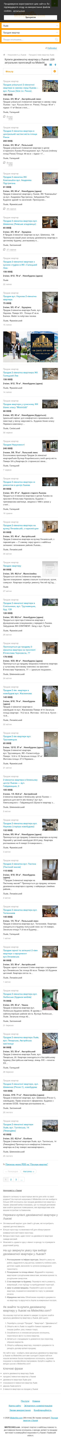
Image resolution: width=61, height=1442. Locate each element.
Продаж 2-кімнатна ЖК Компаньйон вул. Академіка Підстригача (17, 180)
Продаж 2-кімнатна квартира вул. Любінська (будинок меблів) (20, 995)
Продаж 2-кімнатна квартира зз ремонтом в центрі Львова (19, 483)
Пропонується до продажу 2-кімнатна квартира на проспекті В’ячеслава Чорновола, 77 (19, 649)
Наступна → (28, 1171)
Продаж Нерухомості (14, 444)
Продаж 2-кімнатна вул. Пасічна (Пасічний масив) (19, 865)
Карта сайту (15, 1405)
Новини (36, 1400)
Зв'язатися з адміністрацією (38, 1405)
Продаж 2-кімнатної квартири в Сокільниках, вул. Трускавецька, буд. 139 (19, 606)
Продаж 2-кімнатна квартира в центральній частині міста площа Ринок (20, 134)
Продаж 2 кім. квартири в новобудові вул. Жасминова (17, 692)
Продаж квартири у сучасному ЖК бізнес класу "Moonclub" (20, 405)
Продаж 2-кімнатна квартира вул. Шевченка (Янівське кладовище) (20, 222)
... (22, 1179)
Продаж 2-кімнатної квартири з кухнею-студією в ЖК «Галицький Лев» (20, 264)
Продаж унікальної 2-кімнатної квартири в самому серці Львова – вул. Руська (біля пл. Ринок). (20, 87)
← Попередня (11, 1171)
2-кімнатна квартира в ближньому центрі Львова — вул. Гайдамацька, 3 (20, 782)
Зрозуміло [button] (30, 17)
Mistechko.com (16, 1417)
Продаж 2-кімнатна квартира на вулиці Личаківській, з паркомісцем (20, 527)
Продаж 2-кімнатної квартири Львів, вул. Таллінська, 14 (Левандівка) (18, 1127)
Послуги (25, 1400)
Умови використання (20, 1410)
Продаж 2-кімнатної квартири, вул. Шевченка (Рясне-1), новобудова (20, 1085)
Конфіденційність (42, 1410)
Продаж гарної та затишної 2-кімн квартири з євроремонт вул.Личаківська (20, 953)
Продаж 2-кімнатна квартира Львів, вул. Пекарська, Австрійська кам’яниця (21, 1040)
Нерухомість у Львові (12, 1190)
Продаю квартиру (12, 565)
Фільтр (9, 71)
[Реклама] (30, 346)
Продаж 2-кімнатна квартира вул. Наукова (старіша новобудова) (20, 825)
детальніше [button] (19, 11)
